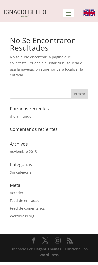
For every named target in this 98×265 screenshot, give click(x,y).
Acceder (16, 192)
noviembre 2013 (23, 151)
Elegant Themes (47, 249)
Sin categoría (21, 172)
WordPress (49, 254)
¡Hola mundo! (21, 116)
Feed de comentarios (27, 208)
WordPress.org (22, 216)
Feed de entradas (24, 200)
